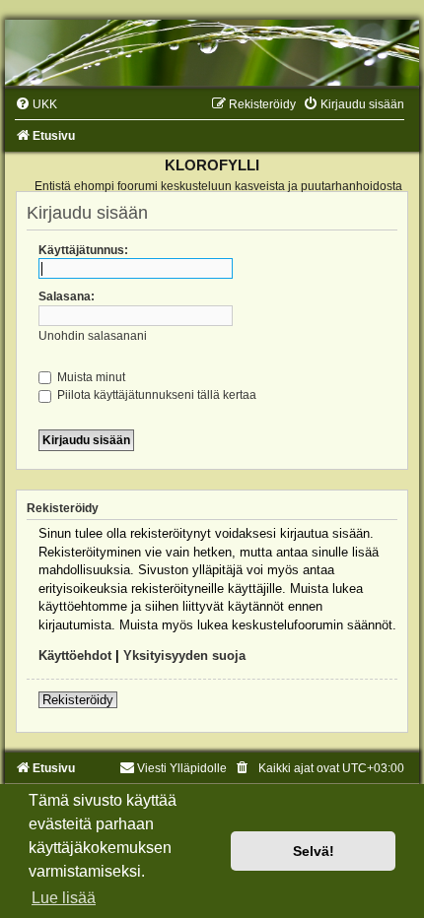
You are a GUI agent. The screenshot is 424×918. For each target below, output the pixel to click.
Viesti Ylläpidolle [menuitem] (182, 768)
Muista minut (89, 377)
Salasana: (66, 296)
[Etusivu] (212, 53)
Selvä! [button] (313, 851)
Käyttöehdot (74, 655)
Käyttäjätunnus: (83, 250)
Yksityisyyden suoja (184, 655)
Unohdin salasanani (92, 336)
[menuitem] (36, 104)
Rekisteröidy (77, 699)
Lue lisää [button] (64, 897)
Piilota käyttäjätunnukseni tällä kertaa (155, 395)
